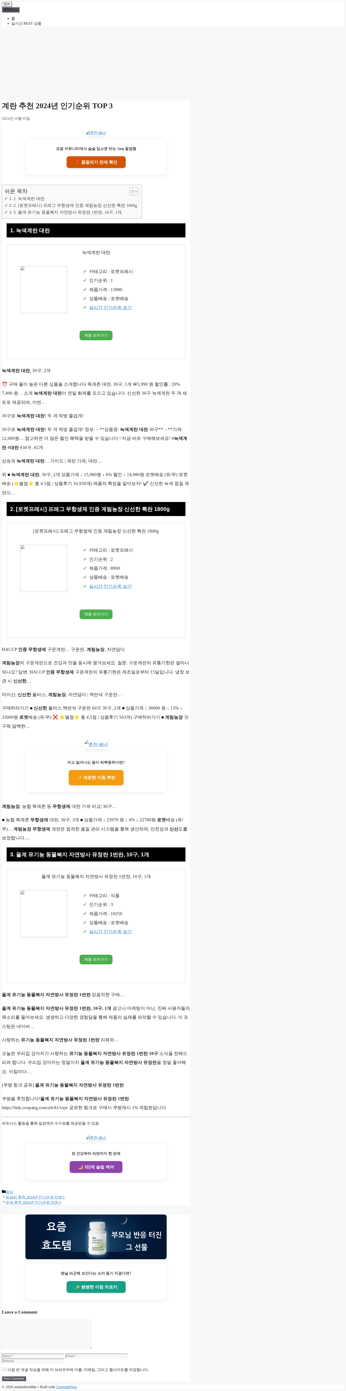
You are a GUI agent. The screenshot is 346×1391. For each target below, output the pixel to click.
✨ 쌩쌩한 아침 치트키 (96, 1287)
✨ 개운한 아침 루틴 (96, 777)
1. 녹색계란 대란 (28, 198)
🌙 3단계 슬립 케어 (96, 1167)
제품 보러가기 (96, 335)
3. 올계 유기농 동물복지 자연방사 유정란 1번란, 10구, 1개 (67, 212)
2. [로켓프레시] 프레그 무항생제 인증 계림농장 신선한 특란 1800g (75, 205)
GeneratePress (66, 1387)
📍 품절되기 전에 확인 (96, 162)
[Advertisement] (173, 63)
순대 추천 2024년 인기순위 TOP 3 (33, 1202)
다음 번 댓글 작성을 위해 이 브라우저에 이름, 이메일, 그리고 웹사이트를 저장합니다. (78, 1370)
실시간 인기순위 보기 (110, 307)
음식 (9, 1192)
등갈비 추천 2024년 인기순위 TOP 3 (35, 1197)
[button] (131, 191)
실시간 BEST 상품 (26, 23)
